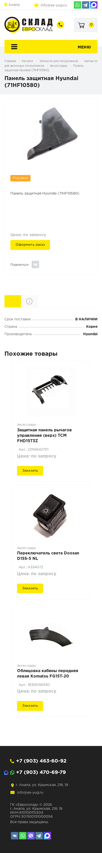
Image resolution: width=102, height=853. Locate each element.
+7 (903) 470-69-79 (41, 772)
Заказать (30, 470)
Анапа (14, 4)
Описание (37, 301)
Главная (10, 61)
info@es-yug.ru (54, 5)
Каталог (28, 61)
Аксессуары (59, 66)
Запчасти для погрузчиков (59, 61)
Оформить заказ (30, 244)
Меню (84, 47)
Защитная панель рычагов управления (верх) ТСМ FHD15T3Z (44, 435)
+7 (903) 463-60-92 (41, 761)
